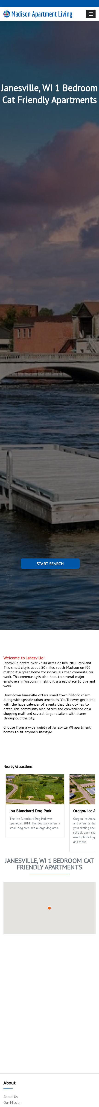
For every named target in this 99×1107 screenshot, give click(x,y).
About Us (10, 1096)
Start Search (50, 563)
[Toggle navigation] (91, 14)
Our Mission (12, 1102)
